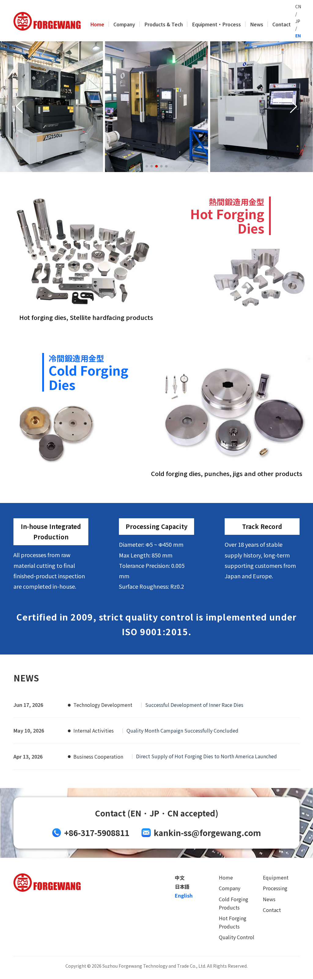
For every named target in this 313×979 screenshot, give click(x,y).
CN (298, 6)
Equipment (276, 877)
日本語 (182, 886)
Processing (275, 888)
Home (97, 24)
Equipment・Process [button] (216, 24)
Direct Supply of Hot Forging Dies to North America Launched (206, 756)
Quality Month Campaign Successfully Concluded (182, 730)
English (184, 895)
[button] (146, 166)
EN (298, 35)
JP (297, 21)
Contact (281, 24)
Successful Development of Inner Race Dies (194, 704)
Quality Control (236, 937)
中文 (180, 877)
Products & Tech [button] (163, 24)
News (256, 24)
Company (124, 24)
